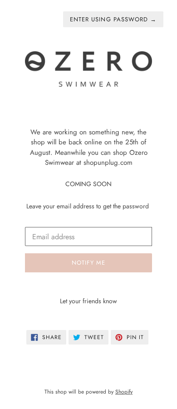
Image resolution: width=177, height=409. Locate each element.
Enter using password (113, 19)
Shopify (124, 392)
